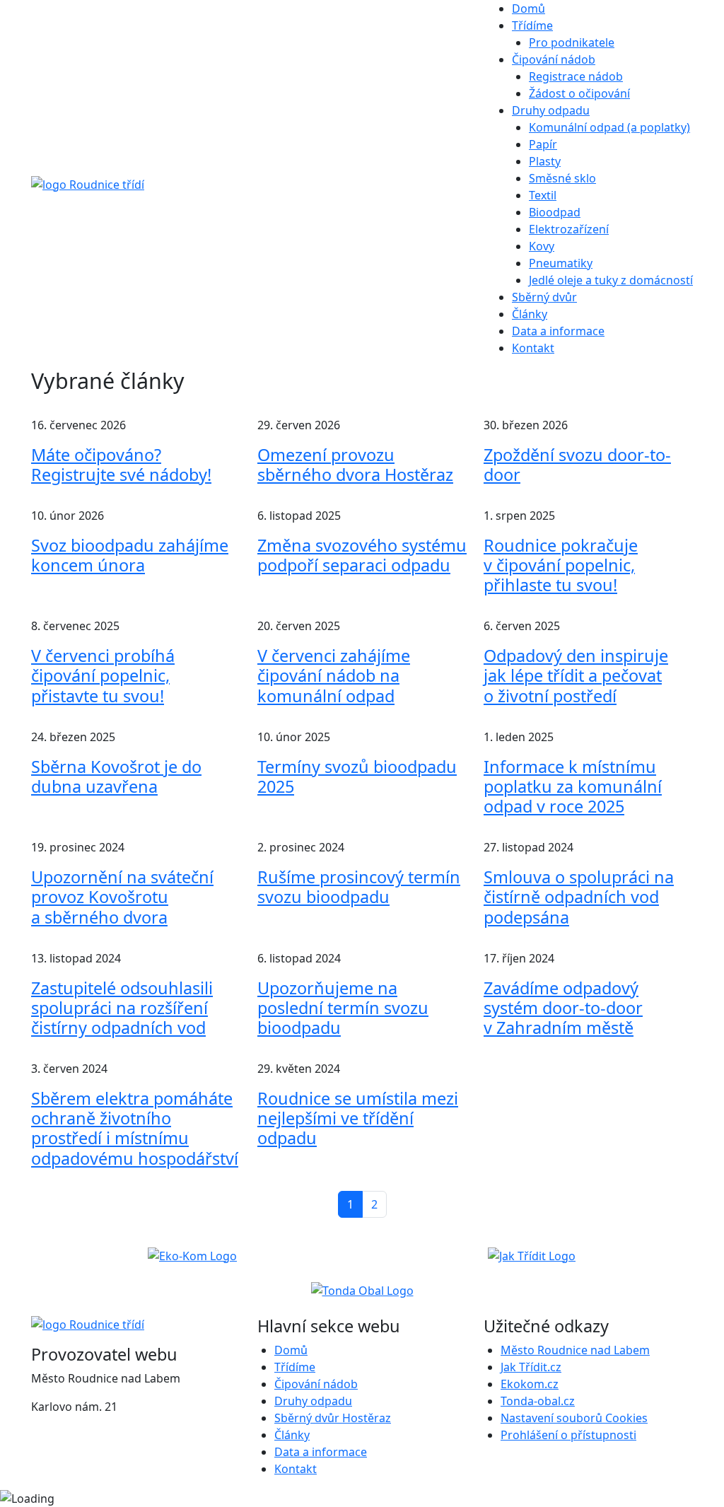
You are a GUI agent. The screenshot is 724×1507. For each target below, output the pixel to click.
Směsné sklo (562, 178)
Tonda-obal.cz (538, 1401)
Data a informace (558, 331)
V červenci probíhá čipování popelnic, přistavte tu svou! (103, 675)
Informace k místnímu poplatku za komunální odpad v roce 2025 (573, 786)
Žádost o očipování (579, 93)
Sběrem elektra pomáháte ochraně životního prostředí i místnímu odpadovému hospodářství (134, 1128)
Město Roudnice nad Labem (575, 1350)
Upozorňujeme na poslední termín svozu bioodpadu (342, 1008)
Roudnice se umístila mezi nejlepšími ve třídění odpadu (357, 1118)
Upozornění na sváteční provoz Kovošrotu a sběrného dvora (122, 897)
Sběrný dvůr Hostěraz (332, 1418)
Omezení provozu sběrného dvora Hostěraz (355, 464)
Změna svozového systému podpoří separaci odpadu (362, 555)
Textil (542, 195)
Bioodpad (554, 212)
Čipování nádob (316, 1384)
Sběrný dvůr (544, 297)
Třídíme (294, 1367)
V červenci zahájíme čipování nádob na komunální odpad (333, 675)
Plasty (545, 161)
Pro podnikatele (571, 42)
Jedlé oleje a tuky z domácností (611, 280)
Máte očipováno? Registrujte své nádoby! (121, 464)
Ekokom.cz (530, 1384)
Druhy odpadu (313, 1401)
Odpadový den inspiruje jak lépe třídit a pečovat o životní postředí (576, 675)
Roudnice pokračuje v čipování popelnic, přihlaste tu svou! (561, 565)
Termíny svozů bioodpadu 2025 (357, 776)
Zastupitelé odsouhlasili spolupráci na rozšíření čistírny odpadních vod (122, 1008)
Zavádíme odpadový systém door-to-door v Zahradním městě (563, 1008)
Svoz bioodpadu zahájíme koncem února (129, 555)
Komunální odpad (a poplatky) (609, 127)
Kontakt (533, 348)
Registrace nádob (576, 76)
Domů (528, 8)
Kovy (541, 246)
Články (529, 314)
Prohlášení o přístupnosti (568, 1435)
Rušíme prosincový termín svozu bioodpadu (358, 887)
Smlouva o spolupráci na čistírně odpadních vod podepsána (579, 897)
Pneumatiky (560, 263)
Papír (543, 144)
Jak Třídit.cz (531, 1367)
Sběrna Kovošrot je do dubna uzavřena (116, 776)
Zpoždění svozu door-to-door (577, 464)
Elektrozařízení (569, 229)
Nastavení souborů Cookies (574, 1418)
